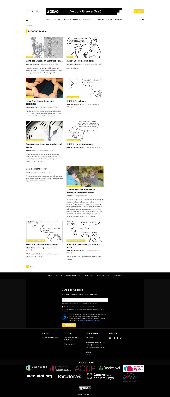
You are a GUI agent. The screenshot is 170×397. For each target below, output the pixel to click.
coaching (30, 97)
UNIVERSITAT (88, 20)
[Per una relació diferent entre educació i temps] (44, 131)
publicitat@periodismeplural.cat (95, 347)
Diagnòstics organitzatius (35, 140)
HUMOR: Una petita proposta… (80, 144)
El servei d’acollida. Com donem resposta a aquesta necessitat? (81, 191)
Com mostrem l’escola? (36, 169)
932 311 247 (89, 354)
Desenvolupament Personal (75, 240)
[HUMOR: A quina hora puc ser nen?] (44, 231)
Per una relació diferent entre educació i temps (44, 145)
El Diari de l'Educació (70, 344)
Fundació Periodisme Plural (50, 337)
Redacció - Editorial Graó (74, 64)
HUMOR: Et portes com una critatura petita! (83, 245)
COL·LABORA (138, 11)
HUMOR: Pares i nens (76, 101)
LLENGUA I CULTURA (104, 20)
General (69, 57)
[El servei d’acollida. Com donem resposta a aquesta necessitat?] (85, 176)
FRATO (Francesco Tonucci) (75, 104)
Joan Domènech (31, 150)
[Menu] (27, 20)
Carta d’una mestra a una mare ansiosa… (44, 61)
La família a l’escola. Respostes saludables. (40, 102)
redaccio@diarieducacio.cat (94, 345)
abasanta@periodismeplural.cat (95, 342)
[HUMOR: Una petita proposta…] (85, 131)
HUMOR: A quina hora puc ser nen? (42, 244)
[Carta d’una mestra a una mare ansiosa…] (44, 47)
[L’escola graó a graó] (85, 11)
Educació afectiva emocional (36, 240)
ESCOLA (57, 20)
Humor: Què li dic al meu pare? (80, 61)
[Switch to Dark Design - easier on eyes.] (140, 20)
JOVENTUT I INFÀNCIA (72, 20)
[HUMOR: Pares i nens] (85, 88)
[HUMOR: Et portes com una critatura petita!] (85, 231)
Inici (27, 25)
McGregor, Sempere (32, 64)
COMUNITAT (119, 20)
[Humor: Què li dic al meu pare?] (85, 47)
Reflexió (29, 57)
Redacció (29, 172)
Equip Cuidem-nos (32, 107)
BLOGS (48, 20)
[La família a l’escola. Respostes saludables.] (44, 88)
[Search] (143, 20)
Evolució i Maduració (73, 185)
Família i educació (72, 97)
